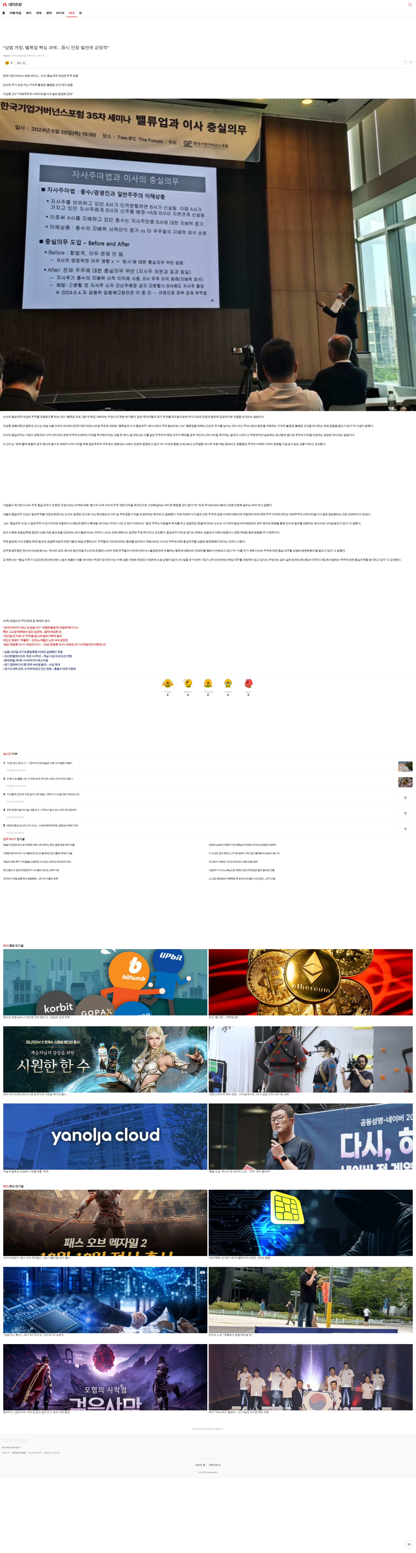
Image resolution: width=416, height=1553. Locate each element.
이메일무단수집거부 (51, 1453)
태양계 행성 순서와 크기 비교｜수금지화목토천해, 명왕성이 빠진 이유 (42, 825)
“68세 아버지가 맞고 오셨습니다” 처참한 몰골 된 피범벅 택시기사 (40, 627)
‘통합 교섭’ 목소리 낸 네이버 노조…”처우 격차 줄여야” (240, 1171)
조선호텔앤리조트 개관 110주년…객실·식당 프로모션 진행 (38, 656)
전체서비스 (215, 1464)
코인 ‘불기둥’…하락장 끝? (223, 1017)
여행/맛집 (15, 12)
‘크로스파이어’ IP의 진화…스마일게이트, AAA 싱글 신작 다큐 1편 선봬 (249, 1094)
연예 (39, 12)
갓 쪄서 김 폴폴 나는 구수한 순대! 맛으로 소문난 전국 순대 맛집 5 (39, 778)
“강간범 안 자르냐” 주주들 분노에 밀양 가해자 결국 (32, 636)
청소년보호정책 (34, 1453)
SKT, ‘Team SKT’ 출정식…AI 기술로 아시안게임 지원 (238, 1412)
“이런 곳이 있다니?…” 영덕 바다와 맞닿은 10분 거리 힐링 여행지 (39, 763)
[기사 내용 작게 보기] (405, 63)
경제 (49, 12)
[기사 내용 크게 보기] (410, 63)
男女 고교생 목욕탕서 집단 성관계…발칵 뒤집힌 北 (32, 631)
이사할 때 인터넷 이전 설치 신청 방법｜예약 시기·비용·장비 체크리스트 (43, 794)
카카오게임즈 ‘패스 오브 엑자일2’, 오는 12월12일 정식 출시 (36, 1257)
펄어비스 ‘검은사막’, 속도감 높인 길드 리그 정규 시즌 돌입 (36, 1412)
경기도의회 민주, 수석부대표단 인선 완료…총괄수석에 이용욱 (40, 668)
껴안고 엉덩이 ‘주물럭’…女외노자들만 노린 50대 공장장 (35, 640)
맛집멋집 (10, 786)
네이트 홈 (200, 1464)
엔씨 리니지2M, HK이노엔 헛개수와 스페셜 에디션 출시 (34, 1094)
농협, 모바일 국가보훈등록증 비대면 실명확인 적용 (33, 651)
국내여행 (10, 770)
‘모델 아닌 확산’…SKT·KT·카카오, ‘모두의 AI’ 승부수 (33, 1335)
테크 (72, 12)
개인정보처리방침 (19, 1453)
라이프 (60, 12)
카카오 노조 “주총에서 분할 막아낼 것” (231, 1335)
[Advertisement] (208, 28)
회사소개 (5, 1453)
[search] (410, 4)
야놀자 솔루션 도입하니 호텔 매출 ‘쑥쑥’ (26, 1171)
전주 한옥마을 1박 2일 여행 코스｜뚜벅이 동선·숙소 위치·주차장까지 (42, 810)
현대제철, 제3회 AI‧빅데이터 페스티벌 (26, 660)
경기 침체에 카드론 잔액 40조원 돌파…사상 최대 (32, 664)
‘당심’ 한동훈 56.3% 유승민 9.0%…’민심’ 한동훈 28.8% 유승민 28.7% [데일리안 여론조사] (54, 644)
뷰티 (29, 12)
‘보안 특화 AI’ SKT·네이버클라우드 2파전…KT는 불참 (239, 1257)
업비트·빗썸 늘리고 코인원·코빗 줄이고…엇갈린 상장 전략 (36, 1017)
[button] (409, 1544)
